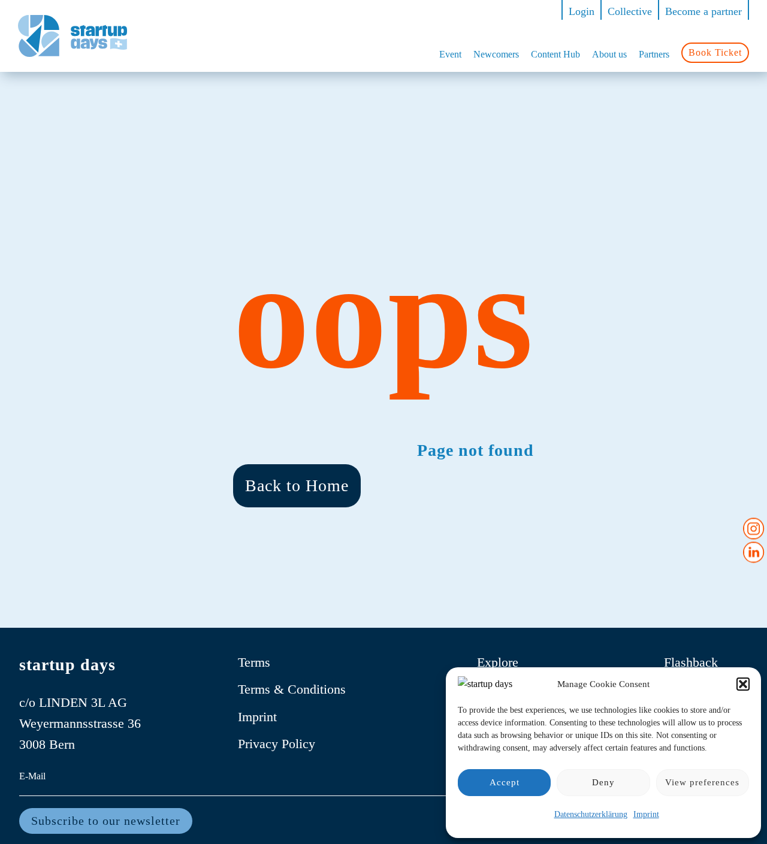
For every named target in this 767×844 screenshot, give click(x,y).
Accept (505, 782)
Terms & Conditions (292, 689)
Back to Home (297, 485)
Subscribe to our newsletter (105, 820)
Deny (603, 782)
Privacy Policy (276, 743)
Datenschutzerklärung (590, 814)
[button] (743, 684)
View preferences (702, 782)
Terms (254, 662)
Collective (630, 11)
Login (581, 11)
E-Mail (32, 776)
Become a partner (703, 11)
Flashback (691, 662)
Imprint (646, 814)
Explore (497, 662)
